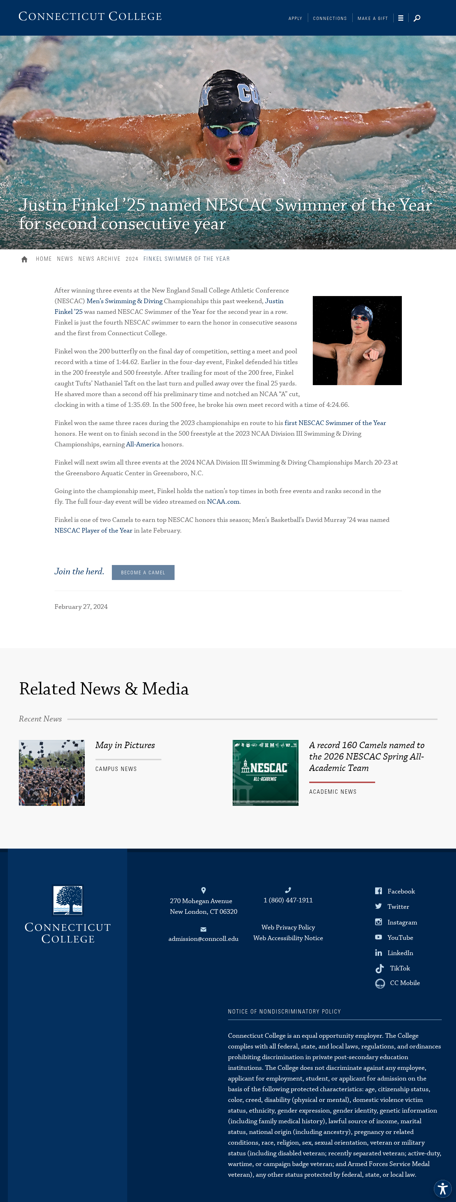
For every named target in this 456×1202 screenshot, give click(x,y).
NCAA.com (223, 501)
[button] (443, 1189)
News (65, 259)
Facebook (401, 891)
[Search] (422, 19)
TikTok (400, 968)
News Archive (99, 259)
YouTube (400, 937)
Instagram (402, 922)
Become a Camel (143, 572)
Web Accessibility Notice (288, 938)
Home (26, 260)
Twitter (398, 906)
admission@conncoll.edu (204, 938)
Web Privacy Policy (288, 927)
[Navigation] (403, 18)
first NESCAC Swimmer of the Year (335, 423)
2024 (132, 259)
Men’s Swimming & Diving (124, 301)
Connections (330, 18)
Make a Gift (373, 18)
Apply (296, 18)
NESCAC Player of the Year (94, 530)
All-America (143, 444)
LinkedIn (400, 953)
